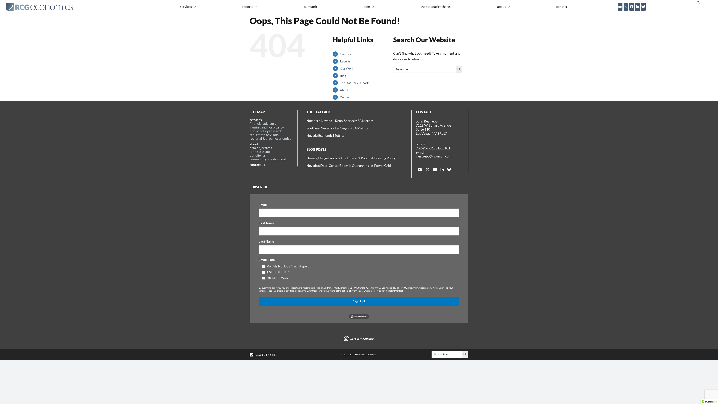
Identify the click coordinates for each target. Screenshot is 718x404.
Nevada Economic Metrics (325, 135)
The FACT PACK (278, 272)
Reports (345, 61)
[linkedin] (637, 7)
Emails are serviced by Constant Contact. (384, 290)
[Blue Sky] (643, 7)
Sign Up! (359, 301)
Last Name (266, 241)
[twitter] (626, 7)
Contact (345, 97)
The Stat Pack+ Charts (354, 83)
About (344, 90)
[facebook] (631, 7)
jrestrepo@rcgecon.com (434, 156)
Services (345, 54)
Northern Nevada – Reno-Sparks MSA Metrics (340, 121)
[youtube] (620, 7)
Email (263, 204)
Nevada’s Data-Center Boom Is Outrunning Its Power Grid (348, 165)
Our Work (346, 68)
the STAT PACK (277, 278)
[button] (698, 3)
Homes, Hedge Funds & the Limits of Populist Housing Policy (351, 158)
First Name (266, 223)
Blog (343, 75)
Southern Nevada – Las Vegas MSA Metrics (337, 128)
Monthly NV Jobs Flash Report (288, 266)
